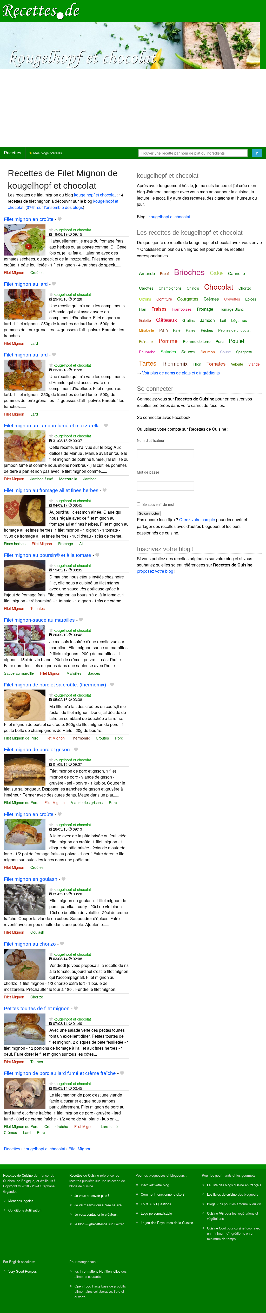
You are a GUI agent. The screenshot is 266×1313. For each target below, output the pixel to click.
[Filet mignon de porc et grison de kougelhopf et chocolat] (24, 769)
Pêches (207, 330)
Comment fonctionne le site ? (162, 1194)
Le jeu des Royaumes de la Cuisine (167, 1222)
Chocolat (218, 286)
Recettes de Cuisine (18, 1175)
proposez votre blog (155, 571)
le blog (79, 1223)
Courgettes (187, 298)
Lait (223, 320)
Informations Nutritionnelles (100, 1271)
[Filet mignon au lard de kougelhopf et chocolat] (24, 304)
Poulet (236, 341)
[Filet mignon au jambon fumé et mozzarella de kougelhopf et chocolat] (24, 445)
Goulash (37, 932)
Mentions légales (20, 1200)
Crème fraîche (56, 1126)
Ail (81, 543)
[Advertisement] (133, 108)
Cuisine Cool (216, 1228)
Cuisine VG (215, 1213)
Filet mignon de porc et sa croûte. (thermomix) (55, 684)
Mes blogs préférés (47, 152)
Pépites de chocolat (234, 330)
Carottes (146, 288)
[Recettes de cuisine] (41, 11)
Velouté (237, 364)
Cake (216, 273)
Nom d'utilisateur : (152, 440)
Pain (163, 330)
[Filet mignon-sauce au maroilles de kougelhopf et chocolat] (24, 640)
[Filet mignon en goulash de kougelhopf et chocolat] (24, 899)
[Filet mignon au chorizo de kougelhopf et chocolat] (24, 964)
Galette (145, 320)
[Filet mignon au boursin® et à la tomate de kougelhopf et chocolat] (24, 575)
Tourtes (36, 1061)
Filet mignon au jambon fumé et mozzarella (52, 425)
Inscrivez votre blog (155, 1184)
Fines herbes (14, 543)
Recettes (12, 152)
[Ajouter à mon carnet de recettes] (60, 219)
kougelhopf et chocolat (95, 195)
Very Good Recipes (22, 1271)
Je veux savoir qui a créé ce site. (99, 1204)
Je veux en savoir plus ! (92, 1195)
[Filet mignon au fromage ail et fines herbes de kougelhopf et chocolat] (24, 510)
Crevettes (232, 299)
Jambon (90, 478)
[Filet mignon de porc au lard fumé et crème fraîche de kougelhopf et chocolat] (24, 1093)
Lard (34, 343)
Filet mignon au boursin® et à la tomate (47, 555)
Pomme (168, 341)
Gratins (188, 320)
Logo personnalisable (156, 1213)
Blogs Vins (215, 1203)
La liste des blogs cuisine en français (234, 1184)
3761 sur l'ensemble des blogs (55, 207)
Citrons (145, 299)
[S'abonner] (51, 229)
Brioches (189, 271)
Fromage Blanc (231, 309)
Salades (168, 351)
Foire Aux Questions (156, 1203)
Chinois (193, 288)
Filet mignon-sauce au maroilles (39, 620)
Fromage (65, 543)
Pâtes (191, 330)
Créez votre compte (197, 519)
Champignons (170, 288)
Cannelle (236, 273)
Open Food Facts (87, 1286)
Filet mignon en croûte (29, 219)
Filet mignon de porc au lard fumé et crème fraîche (60, 1073)
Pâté (177, 330)
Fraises (159, 308)
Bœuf (164, 273)
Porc (119, 738)
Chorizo (36, 996)
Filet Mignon (14, 272)
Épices (250, 299)
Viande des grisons (87, 802)
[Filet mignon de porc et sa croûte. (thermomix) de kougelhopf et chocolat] (24, 705)
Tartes (147, 362)
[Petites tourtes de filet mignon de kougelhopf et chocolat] (24, 1028)
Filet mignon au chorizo (30, 944)
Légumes (239, 320)
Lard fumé (109, 1126)
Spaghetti (244, 351)
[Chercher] (257, 153)
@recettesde (98, 1223)
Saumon (208, 351)
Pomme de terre (196, 341)
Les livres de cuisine (222, 1194)
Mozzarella (68, 478)
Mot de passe (148, 472)
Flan (142, 309)
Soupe (225, 351)
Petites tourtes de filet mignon (37, 1008)
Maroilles (73, 673)
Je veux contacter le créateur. (96, 1214)
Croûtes (36, 272)
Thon (197, 364)
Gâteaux (166, 319)
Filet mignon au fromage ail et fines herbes (51, 490)
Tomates (37, 608)
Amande (147, 273)
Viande (254, 364)
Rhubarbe (147, 351)
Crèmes (10, 1132)
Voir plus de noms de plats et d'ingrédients (181, 373)
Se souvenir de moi (158, 504)
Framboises (182, 309)
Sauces (94, 673)
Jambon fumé (41, 478)
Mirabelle (146, 330)
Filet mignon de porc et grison (37, 749)
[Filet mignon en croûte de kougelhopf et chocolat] (24, 239)
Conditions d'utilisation (24, 1210)
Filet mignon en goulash (30, 879)
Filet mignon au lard (26, 284)
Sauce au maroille (19, 673)
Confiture (164, 299)
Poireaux (146, 341)
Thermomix (80, 738)
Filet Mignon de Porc (21, 738)
